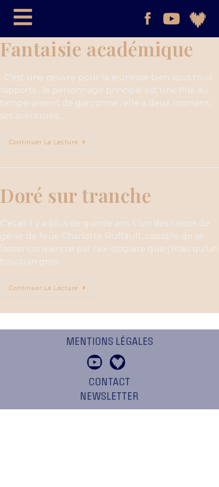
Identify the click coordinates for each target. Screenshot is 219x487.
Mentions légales (109, 341)
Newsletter (109, 396)
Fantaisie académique (96, 48)
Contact (109, 382)
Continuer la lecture (52, 139)
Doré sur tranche (75, 195)
